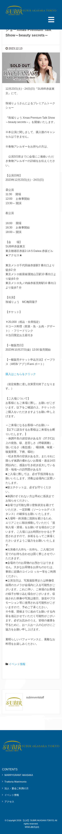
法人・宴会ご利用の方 (16, 788)
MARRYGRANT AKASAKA (18, 775)
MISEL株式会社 (32, 827)
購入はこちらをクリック (21, 374)
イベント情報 (17, 664)
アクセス (9, 801)
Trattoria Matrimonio (15, 781)
